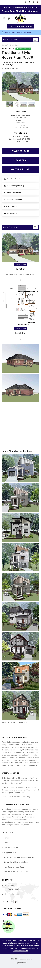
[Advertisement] (20, 426)
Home (6, 32)
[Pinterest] (25, 2)
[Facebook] (29, 2)
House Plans (15, 32)
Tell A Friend (22, 169)
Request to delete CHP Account (16, 872)
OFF (16, 69)
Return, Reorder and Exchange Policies (19, 857)
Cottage (4, 45)
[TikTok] (37, 2)
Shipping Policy (10, 852)
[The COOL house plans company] (8, 926)
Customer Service (11, 847)
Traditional (10, 45)
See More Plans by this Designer (14, 722)
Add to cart (21, 151)
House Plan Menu (10, 39)
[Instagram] (33, 2)
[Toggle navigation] (35, 40)
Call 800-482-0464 (20, 26)
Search (7, 843)
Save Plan (21, 160)
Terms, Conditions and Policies (16, 862)
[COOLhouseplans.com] (20, 18)
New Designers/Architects (14, 867)
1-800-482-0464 (12, 894)
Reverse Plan (21, 264)
